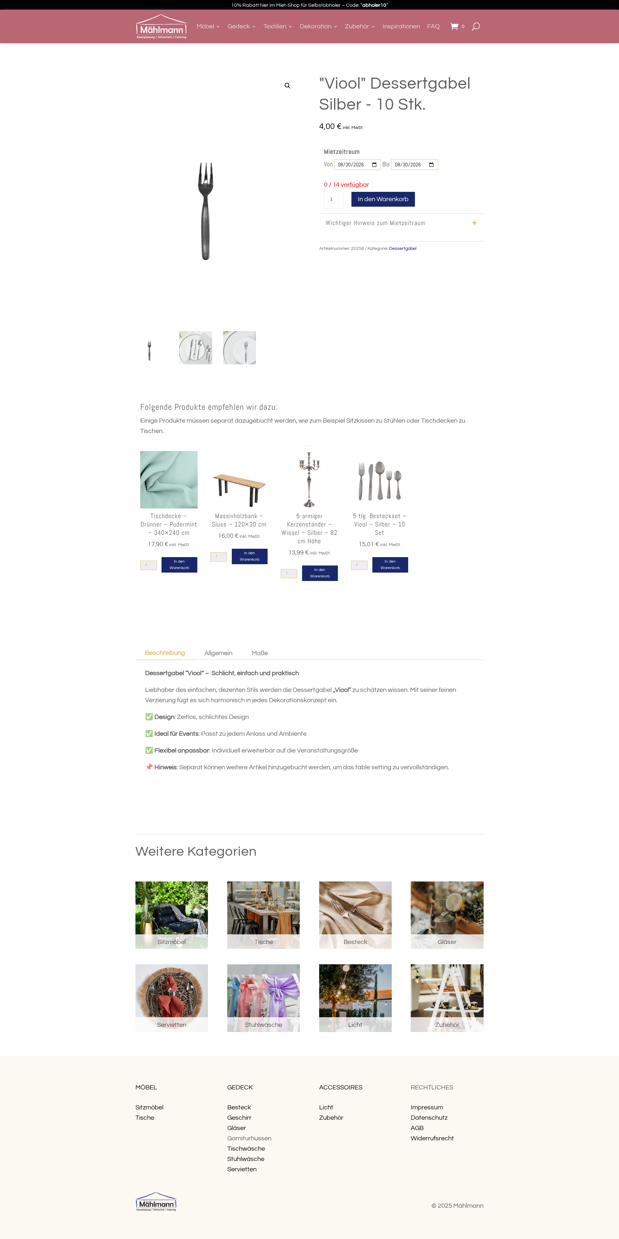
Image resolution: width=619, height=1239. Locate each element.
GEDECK (240, 1087)
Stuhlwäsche (245, 1159)
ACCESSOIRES (340, 1087)
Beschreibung (165, 653)
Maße (260, 653)
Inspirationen (401, 26)
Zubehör (357, 26)
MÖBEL (146, 1087)
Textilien (274, 26)
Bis (386, 164)
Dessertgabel (403, 248)
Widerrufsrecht (432, 1138)
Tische (144, 1118)
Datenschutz (429, 1118)
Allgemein (218, 653)
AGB (417, 1128)
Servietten (242, 1169)
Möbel (205, 26)
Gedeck (239, 26)
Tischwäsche (246, 1149)
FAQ (433, 26)
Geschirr (239, 1118)
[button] (287, 86)
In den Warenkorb (383, 199)
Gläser (236, 1128)
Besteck (239, 1107)
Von (328, 164)
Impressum (427, 1107)
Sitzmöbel (149, 1107)
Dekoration (315, 26)
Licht (326, 1107)
